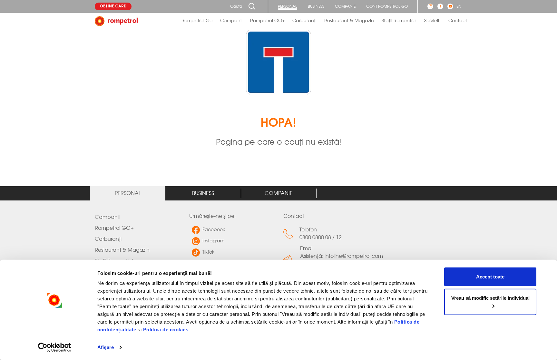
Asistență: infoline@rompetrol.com (341, 256)
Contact (457, 21)
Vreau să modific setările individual (490, 297)
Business (316, 6)
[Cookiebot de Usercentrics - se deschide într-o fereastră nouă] (54, 347)
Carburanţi (304, 21)
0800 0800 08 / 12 (320, 237)
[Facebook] (440, 6)
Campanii (231, 21)
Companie (345, 6)
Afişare (105, 347)
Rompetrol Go (196, 21)
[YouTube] (450, 6)
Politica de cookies (166, 329)
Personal (287, 6)
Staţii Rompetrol (399, 21)
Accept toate (490, 276)
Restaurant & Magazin (349, 21)
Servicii (431, 21)
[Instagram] (430, 6)
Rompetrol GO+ (267, 21)
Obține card (113, 6)
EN (458, 6)
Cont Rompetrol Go (387, 6)
